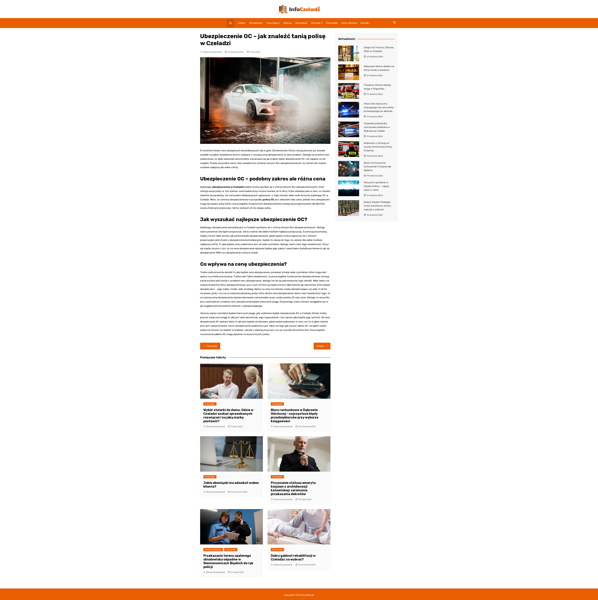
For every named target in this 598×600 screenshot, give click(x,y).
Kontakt (365, 23)
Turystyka (272, 23)
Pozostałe (332, 23)
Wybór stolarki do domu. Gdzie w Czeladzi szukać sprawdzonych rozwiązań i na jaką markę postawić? (228, 415)
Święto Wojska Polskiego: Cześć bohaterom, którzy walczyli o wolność (377, 206)
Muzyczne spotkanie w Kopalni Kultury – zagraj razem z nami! (376, 186)
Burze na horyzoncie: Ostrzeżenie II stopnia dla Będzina (377, 166)
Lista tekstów (349, 23)
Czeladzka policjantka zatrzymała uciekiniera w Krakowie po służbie (377, 127)
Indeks (241, 23)
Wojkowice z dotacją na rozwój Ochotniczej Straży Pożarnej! (378, 147)
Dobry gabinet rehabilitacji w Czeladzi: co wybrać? (293, 557)
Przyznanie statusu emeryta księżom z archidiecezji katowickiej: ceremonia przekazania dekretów (293, 488)
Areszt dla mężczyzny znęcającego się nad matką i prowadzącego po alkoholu (379, 107)
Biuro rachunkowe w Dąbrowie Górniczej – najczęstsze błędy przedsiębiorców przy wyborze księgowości (294, 415)
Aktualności (255, 23)
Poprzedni (211, 346)
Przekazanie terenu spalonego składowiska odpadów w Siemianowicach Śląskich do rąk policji (228, 561)
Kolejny (320, 346)
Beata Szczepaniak (212, 52)
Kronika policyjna (213, 549)
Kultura (288, 23)
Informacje (301, 23)
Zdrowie (315, 23)
